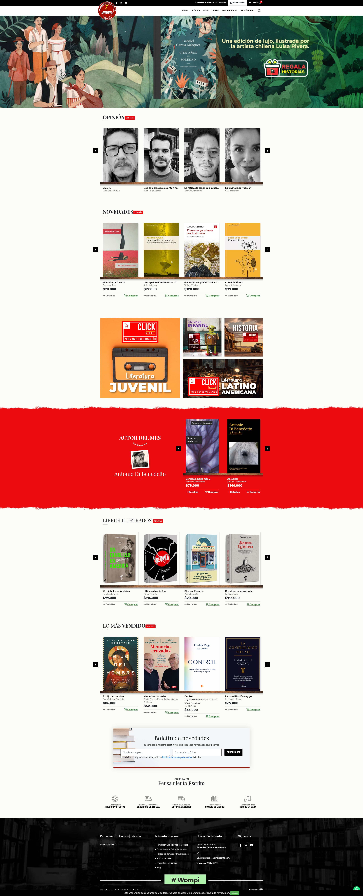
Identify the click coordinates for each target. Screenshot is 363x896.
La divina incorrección (197, 187)
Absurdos (191, 478)
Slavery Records (153, 591)
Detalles (110, 295)
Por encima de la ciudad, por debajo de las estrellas (242, 591)
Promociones (229, 10)
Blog (159, 867)
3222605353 (220, 3)
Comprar (132, 295)
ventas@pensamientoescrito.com (214, 858)
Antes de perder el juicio (239, 696)
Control (148, 696)
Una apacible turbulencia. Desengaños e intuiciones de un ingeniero (120, 282)
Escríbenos (247, 10)
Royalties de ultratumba (198, 591)
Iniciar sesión (238, 3)
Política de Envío (164, 858)
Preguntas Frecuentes (167, 863)
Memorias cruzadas (114, 696)
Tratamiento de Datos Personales (172, 849)
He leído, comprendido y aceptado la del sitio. (161, 757)
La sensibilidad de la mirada (241, 187)
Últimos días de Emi (114, 591)
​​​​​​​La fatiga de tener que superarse (161, 187)
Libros (215, 10)
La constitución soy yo (197, 696)
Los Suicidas (234, 478)
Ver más (129, 118)
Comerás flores (193, 282)
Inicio (185, 10)
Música (196, 10)
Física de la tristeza (236, 282)
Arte (205, 10)
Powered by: (254, 890)
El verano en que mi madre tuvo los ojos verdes (161, 282)
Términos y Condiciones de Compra (172, 845)
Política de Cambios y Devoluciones (173, 854)
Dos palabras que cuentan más (120, 187)
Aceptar (235, 893)
